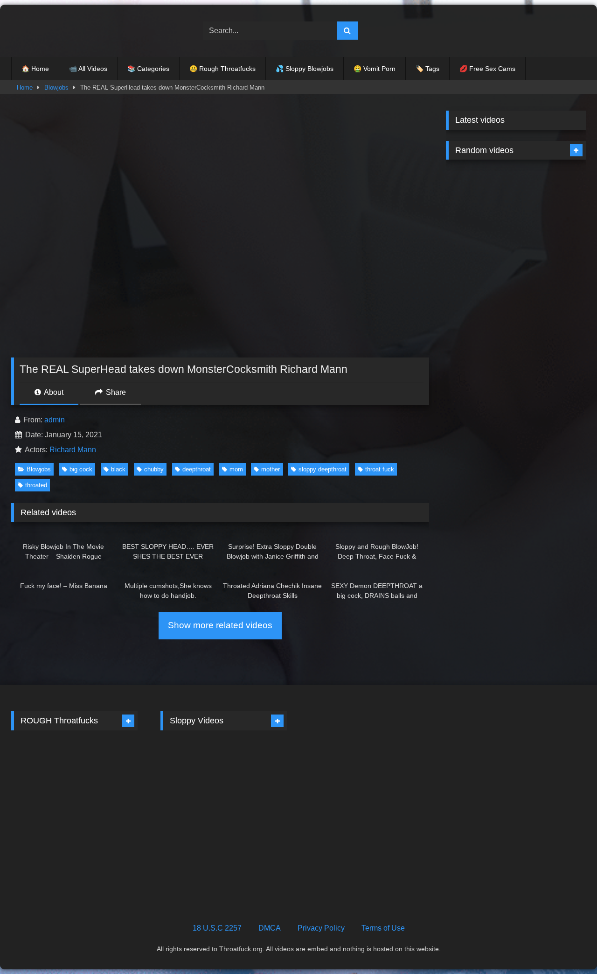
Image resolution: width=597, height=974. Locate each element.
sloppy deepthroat (322, 469)
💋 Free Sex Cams (487, 68)
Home (25, 87)
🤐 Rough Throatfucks (222, 68)
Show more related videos (220, 625)
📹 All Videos (88, 68)
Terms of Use (383, 928)
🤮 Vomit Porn (375, 68)
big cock (80, 469)
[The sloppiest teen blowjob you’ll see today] (480, 204)
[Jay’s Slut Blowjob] (191, 850)
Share (115, 392)
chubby (154, 469)
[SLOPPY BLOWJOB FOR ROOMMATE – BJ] (552, 280)
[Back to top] (568, 946)
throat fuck (379, 469)
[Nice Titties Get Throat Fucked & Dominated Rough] (41, 850)
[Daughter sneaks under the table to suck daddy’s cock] (256, 774)
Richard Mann (72, 450)
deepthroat (196, 469)
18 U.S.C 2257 (217, 928)
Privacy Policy (321, 928)
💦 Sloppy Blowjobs (304, 68)
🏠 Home (35, 68)
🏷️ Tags (427, 68)
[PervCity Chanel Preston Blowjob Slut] (480, 356)
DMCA (269, 928)
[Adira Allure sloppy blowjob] (256, 850)
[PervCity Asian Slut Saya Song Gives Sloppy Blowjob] (552, 204)
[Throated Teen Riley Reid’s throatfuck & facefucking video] (107, 774)
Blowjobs (56, 87)
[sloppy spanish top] (480, 280)
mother (270, 469)
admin (54, 420)
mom (236, 469)
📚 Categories (148, 68)
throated (36, 485)
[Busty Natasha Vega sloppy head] (552, 356)
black (118, 469)
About (52, 392)
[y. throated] (41, 774)
